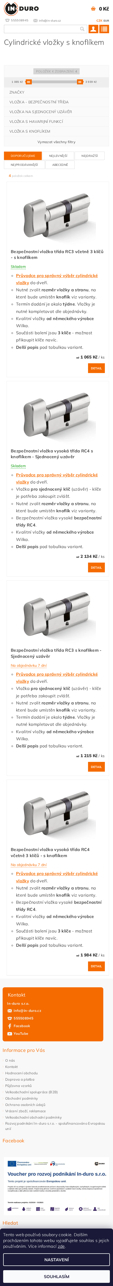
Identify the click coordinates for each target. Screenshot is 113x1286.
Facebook (22, 1026)
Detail (96, 368)
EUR (106, 20)
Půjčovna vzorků (18, 1086)
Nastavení (56, 1259)
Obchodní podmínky (21, 1098)
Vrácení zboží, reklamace (25, 1111)
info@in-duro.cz (27, 1010)
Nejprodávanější (24, 165)
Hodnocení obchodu (21, 1073)
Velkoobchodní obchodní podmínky (33, 1117)
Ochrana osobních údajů (25, 1105)
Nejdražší (89, 156)
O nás (10, 1060)
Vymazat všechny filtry (56, 142)
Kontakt (11, 1067)
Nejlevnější (58, 156)
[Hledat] (82, 29)
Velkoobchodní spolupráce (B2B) (31, 1092)
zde (61, 1246)
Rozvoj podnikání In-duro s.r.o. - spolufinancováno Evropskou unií (55, 1126)
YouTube (21, 1033)
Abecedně (60, 165)
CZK (99, 20)
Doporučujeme (23, 156)
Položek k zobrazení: (56, 71)
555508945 (23, 1018)
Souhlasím (56, 1276)
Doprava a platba (19, 1079)
